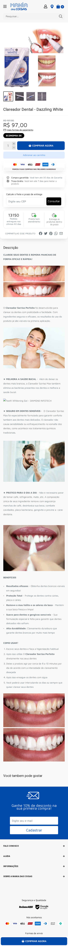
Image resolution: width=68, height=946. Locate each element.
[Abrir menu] (5, 6)
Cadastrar (34, 830)
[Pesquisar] (60, 16)
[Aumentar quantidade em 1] (14, 143)
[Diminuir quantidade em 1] (14, 147)
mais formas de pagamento (20, 129)
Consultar (54, 201)
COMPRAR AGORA (42, 145)
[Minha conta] (45, 6)
